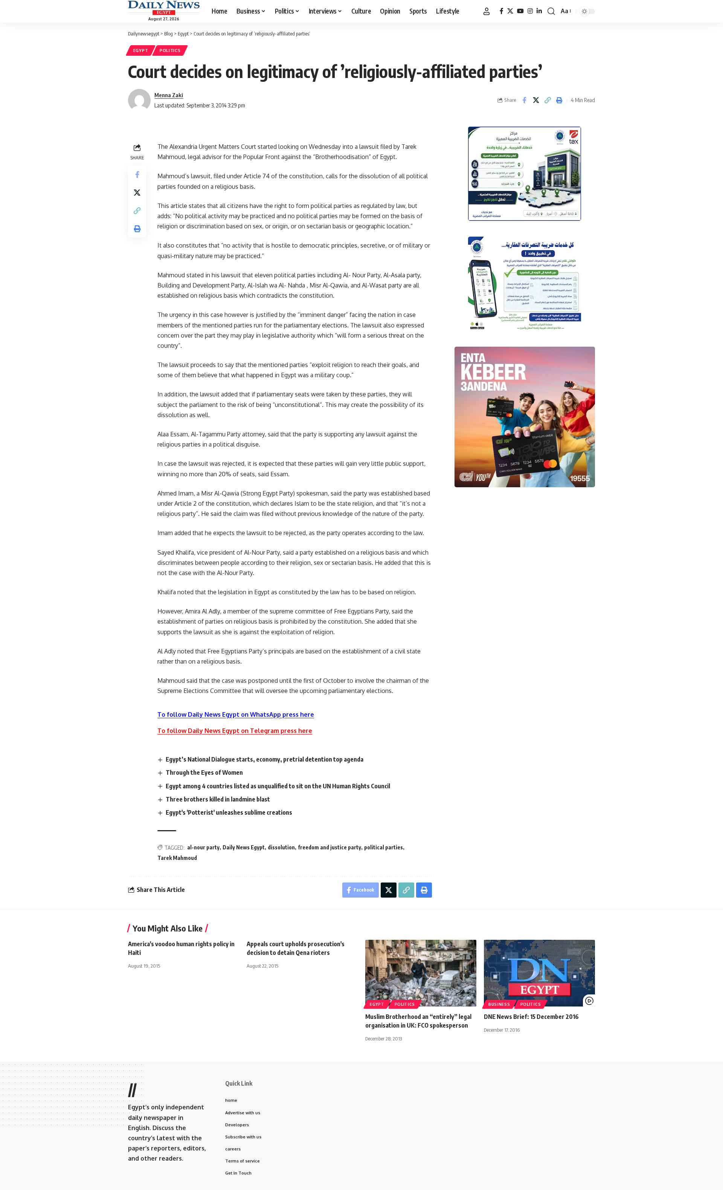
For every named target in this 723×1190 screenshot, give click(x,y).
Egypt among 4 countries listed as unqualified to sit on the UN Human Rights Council (278, 786)
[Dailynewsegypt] (164, 8)
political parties (383, 847)
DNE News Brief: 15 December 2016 (531, 1016)
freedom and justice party (329, 847)
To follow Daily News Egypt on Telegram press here (234, 730)
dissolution (281, 847)
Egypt (140, 50)
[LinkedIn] (539, 11)
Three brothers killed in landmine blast (218, 799)
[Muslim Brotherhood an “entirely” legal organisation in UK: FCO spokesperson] (420, 973)
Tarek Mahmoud (177, 858)
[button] (486, 11)
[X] (510, 11)
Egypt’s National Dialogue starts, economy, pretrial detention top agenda (264, 759)
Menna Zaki (168, 95)
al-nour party (203, 847)
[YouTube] (520, 11)
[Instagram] (530, 11)
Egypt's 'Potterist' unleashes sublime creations (229, 812)
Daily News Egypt (244, 847)
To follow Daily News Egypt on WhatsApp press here (235, 714)
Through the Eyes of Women (204, 772)
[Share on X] (536, 100)
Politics (170, 50)
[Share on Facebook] (524, 100)
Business (499, 1004)
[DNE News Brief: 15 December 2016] (539, 973)
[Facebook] (501, 11)
